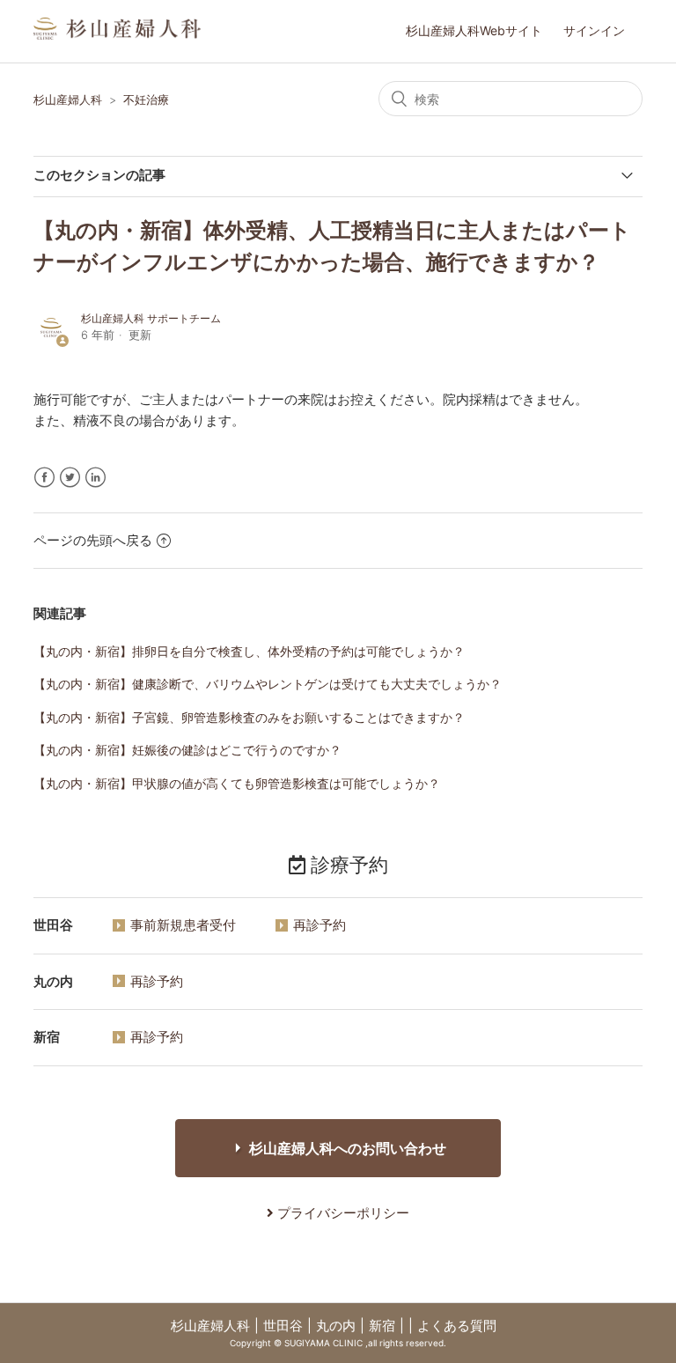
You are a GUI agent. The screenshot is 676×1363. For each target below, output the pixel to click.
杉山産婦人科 (67, 99)
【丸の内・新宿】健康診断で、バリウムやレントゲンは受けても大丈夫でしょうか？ (267, 683)
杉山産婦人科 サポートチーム (151, 318)
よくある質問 (456, 1325)
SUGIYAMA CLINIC (323, 1342)
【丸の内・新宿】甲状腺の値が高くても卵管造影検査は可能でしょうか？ (236, 783)
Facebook (44, 478)
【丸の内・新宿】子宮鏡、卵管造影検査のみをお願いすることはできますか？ (249, 717)
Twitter (70, 478)
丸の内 (336, 1325)
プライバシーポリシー (341, 1213)
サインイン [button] (594, 30)
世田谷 (283, 1325)
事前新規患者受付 (183, 925)
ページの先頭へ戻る (92, 540)
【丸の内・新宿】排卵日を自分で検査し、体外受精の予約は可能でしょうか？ (249, 651)
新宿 (382, 1325)
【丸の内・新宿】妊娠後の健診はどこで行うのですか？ (187, 749)
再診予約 (319, 925)
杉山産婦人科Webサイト (474, 30)
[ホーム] (117, 34)
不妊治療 (146, 99)
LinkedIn (95, 478)
